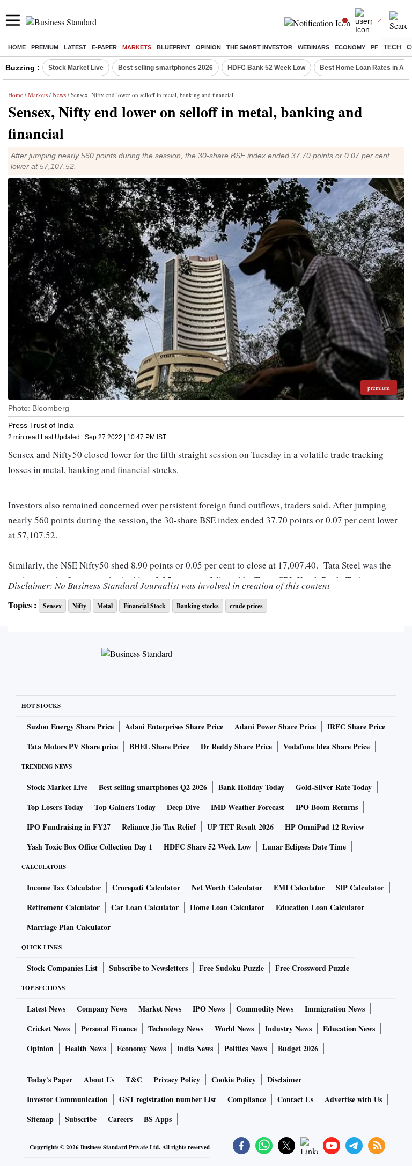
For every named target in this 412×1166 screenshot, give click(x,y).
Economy (350, 47)
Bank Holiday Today (251, 787)
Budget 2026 (298, 1048)
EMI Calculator (299, 887)
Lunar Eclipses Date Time (304, 846)
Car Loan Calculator (145, 907)
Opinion (208, 47)
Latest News (46, 1008)
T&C (134, 1079)
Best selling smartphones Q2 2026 (153, 787)
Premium (44, 47)
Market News (159, 1008)
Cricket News (48, 1028)
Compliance (246, 1099)
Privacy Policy (176, 1079)
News (59, 95)
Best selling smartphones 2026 (165, 67)
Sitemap (40, 1119)
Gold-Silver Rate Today (334, 787)
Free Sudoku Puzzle (231, 967)
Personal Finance (109, 1028)
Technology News (175, 1028)
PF (374, 47)
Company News (102, 1008)
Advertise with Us (353, 1099)
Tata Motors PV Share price (72, 746)
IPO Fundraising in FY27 (69, 826)
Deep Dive (183, 807)
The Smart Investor (259, 47)
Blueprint (173, 47)
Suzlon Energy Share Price (70, 726)
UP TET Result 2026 (240, 826)
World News (234, 1028)
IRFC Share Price (356, 726)
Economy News (141, 1048)
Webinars (313, 47)
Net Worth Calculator (227, 887)
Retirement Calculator (63, 907)
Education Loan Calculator (320, 907)
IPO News (209, 1008)
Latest (75, 47)
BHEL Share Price (159, 746)
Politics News (245, 1048)
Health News (85, 1048)
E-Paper (104, 47)
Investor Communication (67, 1099)
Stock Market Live (76, 67)
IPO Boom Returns (327, 807)
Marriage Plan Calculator (69, 927)
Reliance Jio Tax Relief (159, 826)
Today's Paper (49, 1079)
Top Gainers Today (125, 807)
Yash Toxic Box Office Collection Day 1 (89, 846)
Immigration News (335, 1008)
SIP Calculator (360, 887)
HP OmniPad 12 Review (324, 826)
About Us (99, 1079)
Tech (392, 47)
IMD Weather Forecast (247, 807)
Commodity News (264, 1008)
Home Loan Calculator (227, 907)
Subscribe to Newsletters (148, 967)
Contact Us (295, 1099)
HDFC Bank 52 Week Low (266, 67)
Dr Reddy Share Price (236, 746)
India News (195, 1048)
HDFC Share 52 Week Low (207, 846)
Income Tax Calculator (64, 887)
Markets (136, 47)
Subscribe (81, 1119)
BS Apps (158, 1119)
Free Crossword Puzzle (312, 967)
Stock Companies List (62, 967)
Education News (349, 1028)
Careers (120, 1119)
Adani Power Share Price (275, 726)
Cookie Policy (233, 1079)
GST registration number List (167, 1099)
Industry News (288, 1028)
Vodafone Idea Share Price (326, 746)
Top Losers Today (55, 807)
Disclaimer (284, 1079)
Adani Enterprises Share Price (174, 726)
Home (17, 47)
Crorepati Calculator (146, 887)
